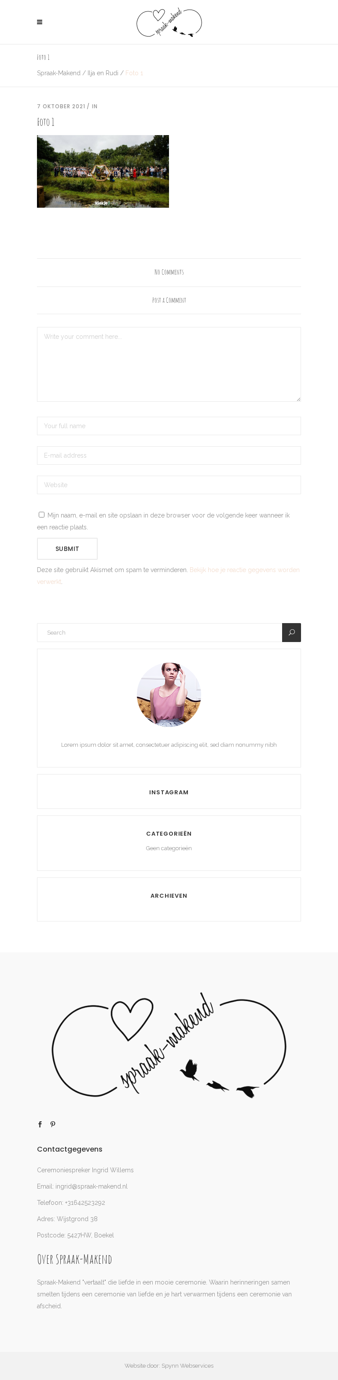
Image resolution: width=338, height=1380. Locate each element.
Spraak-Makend (59, 73)
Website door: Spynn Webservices (169, 1365)
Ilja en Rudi (103, 73)
